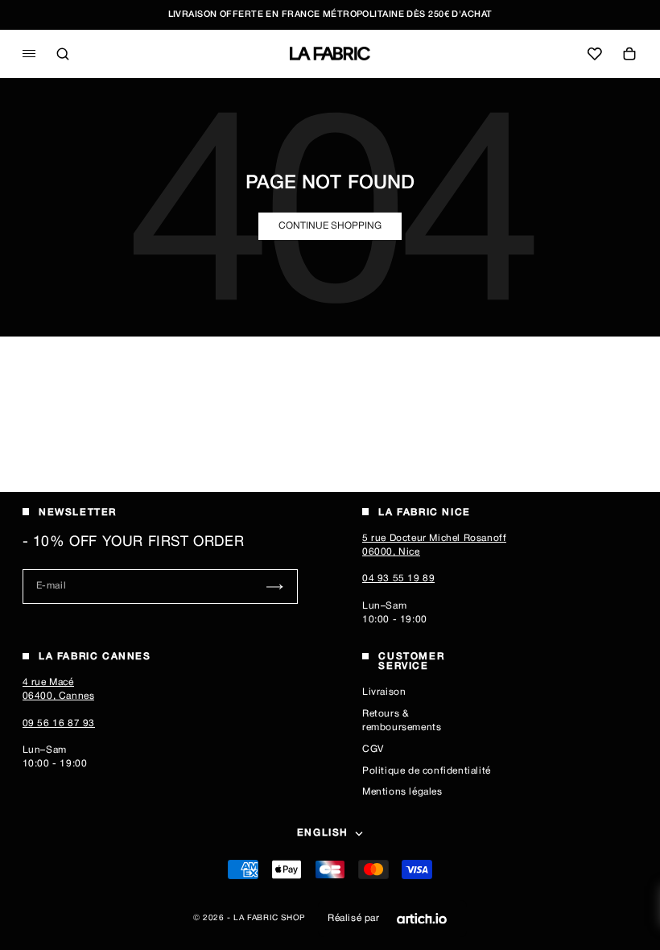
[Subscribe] (275, 586)
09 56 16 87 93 (59, 723)
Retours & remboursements (401, 720)
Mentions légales (402, 791)
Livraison (384, 692)
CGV (373, 749)
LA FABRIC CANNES (95, 656)
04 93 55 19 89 (398, 578)
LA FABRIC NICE (424, 512)
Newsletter (78, 512)
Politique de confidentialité (426, 770)
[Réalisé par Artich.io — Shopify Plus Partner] (421, 918)
